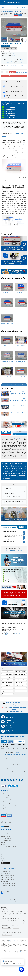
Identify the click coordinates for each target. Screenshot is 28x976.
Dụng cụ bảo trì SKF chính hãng (8, 883)
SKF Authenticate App (6, 932)
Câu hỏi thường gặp (5, 836)
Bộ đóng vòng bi (5, 925)
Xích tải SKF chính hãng (6, 881)
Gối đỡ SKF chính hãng (6, 873)
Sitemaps (3, 842)
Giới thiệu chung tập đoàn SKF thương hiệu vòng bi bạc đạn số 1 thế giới (17, 393)
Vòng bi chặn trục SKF (20, 677)
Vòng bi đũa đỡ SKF (6, 685)
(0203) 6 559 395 (7, 775)
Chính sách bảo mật (5, 832)
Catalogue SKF (16, 927)
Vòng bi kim (4, 688)
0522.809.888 (9, 115)
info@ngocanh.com (14, 550)
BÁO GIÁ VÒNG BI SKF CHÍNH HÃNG (15, 704)
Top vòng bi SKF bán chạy (16, 932)
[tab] (14, 488)
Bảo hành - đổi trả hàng (6, 834)
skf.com (4, 856)
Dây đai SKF (22, 920)
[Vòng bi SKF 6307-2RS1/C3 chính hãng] (21, 287)
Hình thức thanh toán (6, 840)
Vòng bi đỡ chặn (5, 913)
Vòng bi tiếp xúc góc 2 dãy (7, 677)
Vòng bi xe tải (18, 688)
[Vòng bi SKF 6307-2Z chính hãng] (7, 302)
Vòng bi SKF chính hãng (6, 871)
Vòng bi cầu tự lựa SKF (20, 671)
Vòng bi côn (10, 909)
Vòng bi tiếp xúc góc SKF (7, 674)
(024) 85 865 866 (8, 632)
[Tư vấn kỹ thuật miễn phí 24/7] (14, 424)
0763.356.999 (9, 111)
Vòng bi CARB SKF (19, 691)
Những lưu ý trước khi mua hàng (8, 846)
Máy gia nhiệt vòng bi (12, 923)
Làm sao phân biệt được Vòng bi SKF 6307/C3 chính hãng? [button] (13, 492)
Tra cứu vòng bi (4, 930)
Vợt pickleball (10, 852)
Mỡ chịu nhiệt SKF (14, 918)
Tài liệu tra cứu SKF (5, 801)
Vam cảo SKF (20, 923)
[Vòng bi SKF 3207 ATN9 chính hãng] (7, 355)
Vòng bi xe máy (5, 693)
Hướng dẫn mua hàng (6, 68)
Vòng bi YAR (23, 913)
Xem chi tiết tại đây (6, 478)
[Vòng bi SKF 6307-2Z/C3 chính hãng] (7, 287)
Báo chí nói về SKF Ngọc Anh (7, 934)
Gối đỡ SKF (18, 916)
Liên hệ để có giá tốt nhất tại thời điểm (14, 65)
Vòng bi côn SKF (5, 680)
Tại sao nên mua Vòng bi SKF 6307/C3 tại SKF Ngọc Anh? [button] (13, 487)
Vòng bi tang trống (17, 909)
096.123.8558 (9, 107)
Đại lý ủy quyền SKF (6, 793)
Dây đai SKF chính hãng (6, 877)
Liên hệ (3, 844)
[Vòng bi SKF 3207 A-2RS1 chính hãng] (21, 340)
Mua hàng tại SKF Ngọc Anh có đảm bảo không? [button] (13, 497)
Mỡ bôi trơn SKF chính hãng (7, 875)
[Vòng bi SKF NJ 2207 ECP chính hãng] (7, 371)
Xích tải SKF (4, 923)
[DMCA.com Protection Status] (5, 826)
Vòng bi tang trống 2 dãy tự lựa (21, 680)
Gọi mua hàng (14, 76)
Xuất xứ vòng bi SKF (13, 925)
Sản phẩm (11, 7)
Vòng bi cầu (4, 909)
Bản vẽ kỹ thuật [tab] (19, 133)
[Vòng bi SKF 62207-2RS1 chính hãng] (21, 355)
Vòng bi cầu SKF (5, 671)
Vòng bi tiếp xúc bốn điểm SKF (21, 674)
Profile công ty (4, 797)
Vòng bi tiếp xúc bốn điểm (14, 913)
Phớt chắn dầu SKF (14, 920)
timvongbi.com (5, 854)
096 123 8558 (9, 633)
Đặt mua (13, 72)
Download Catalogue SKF (7, 803)
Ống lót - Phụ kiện (6, 691)
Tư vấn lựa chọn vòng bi (6, 809)
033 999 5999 (17, 633)
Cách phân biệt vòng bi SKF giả (8, 899)
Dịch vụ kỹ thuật (5, 807)
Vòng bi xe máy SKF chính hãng (8, 885)
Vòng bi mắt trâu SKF (19, 682)
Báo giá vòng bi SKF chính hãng (8, 805)
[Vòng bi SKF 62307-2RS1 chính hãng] (7, 340)
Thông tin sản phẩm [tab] (7, 133)
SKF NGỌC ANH (12, 940)
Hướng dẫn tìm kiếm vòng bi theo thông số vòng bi (18, 413)
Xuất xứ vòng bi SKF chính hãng (8, 901)
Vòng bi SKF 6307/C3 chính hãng (11, 12)
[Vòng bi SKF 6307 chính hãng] (21, 302)
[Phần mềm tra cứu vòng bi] (5, 863)
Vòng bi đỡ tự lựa (5, 911)
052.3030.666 (9, 113)
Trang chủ (3, 7)
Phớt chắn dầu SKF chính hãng (8, 879)
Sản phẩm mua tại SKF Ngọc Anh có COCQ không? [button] (13, 502)
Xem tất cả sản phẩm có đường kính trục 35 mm (14, 385)
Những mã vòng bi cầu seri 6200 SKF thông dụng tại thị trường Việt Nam (18, 400)
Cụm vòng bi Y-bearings (20, 685)
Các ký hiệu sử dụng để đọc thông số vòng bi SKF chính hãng (18, 406)
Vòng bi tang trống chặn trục (8, 682)
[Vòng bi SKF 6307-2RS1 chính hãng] (7, 318)
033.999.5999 (9, 109)
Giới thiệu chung (5, 795)
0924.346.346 (9, 117)
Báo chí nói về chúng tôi (6, 799)
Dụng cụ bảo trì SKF (5, 920)
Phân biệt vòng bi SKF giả (6, 927)
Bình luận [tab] (4, 136)
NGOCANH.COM (6, 178)
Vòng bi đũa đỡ (12, 911)
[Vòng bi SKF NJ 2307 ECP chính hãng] (21, 371)
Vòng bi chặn (20, 911)
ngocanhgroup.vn (6, 858)
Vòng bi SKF (20, 7)
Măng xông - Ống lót (5, 918)
